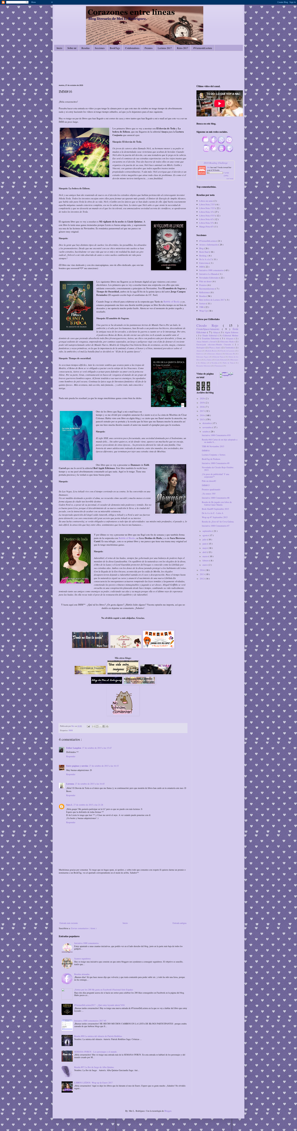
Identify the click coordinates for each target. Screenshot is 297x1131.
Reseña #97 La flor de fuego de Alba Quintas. (94, 1067)
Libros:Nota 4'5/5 (207, 215)
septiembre (207, 531)
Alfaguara (230, 338)
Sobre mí (71, 48)
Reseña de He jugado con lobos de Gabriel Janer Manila (217, 503)
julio (204, 539)
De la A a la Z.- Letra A (212, 513)
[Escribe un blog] (97, 726)
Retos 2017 (182, 48)
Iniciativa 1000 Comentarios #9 (215, 463)
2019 (202, 402)
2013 (202, 574)
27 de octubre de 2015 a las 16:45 (90, 783)
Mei (208, 167)
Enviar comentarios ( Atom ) (84, 928)
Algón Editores (231, 332)
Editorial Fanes (219, 357)
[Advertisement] (123, 898)
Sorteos (202, 303)
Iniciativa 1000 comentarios (211, 270)
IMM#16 (206, 450)
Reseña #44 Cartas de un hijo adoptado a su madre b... (219, 441)
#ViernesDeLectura (208, 240)
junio (205, 543)
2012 (202, 578)
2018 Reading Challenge (216, 162)
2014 (202, 570)
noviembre (207, 427)
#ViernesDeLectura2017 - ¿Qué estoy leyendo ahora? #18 (99, 1005)
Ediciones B (230, 353)
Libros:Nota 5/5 (206, 222)
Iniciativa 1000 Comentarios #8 (215, 497)
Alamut (199, 351)
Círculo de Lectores (228, 351)
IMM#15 (206, 485)
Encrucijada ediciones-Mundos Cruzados (214, 344)
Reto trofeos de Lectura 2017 (212, 299)
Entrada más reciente (69, 923)
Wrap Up (203, 310)
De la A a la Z (205, 259)
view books (229, 178)
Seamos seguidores (82, 958)
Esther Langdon (73, 747)
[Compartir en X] (100, 726)
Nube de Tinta (229, 363)
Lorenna (70, 783)
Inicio (59, 48)
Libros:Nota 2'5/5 (207, 204)
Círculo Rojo (209, 325)
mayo (205, 548)
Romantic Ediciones (203, 366)
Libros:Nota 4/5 (206, 219)
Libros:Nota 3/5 (206, 211)
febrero (205, 560)
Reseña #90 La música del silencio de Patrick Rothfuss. (98, 1036)
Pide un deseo (205, 281)
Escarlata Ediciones (211, 338)
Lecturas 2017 (165, 48)
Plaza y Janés (215, 347)
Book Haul (204, 251)
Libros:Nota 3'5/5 (207, 208)
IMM (71, 730)
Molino (204, 363)
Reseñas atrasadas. (82, 974)
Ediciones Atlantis (215, 353)
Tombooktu (230, 347)
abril (204, 552)
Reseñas (86, 48)
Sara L (69, 804)
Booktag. (203, 255)
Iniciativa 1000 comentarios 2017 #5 (90, 1020)
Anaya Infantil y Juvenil (206, 341)
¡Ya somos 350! (209, 493)
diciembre (207, 423)
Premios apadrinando (211, 489)
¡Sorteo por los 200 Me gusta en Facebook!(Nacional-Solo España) (103, 989)
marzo (205, 556)
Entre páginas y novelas (77, 765)
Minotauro (234, 360)
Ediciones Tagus (202, 357)
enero (205, 564)
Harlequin (200, 347)
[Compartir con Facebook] (103, 726)
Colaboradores (132, 48)
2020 (202, 398)
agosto (205, 535)
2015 (202, 419)
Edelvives (200, 353)
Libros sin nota (206, 200)
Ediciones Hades (228, 341)
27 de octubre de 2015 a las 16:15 (104, 765)
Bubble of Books (171, 301)
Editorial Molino (230, 335)
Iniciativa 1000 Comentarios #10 (216, 435)
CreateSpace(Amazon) (209, 329)
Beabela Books (211, 351)
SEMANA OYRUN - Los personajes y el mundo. (95, 1051)
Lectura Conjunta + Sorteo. (214, 454)
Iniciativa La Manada (208, 273)
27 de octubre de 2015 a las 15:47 (97, 747)
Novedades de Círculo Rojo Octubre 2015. (217, 468)
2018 (202, 406)
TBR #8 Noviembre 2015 (213, 446)
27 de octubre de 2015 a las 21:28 (88, 804)
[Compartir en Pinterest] (107, 726)
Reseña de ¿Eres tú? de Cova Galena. (218, 521)
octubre (206, 431)
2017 (202, 410)
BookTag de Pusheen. (211, 459)
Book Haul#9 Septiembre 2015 (215, 508)
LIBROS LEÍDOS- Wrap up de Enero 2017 (93, 1082)
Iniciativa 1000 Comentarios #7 (215, 525)
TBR (201, 307)
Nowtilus (215, 363)
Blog (201, 248)
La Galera (208, 360)
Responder (70, 756)
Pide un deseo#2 (209, 480)
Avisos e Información (208, 244)
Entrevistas (204, 263)
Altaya (216, 332)
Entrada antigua (179, 923)
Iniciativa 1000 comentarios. (86, 943)
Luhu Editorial (221, 360)
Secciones (100, 48)
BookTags (115, 48)
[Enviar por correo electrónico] (93, 726)
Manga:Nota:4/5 (206, 226)
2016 (202, 415)
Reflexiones (204, 292)
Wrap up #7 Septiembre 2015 (215, 517)
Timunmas (219, 366)
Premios (149, 48)
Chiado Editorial (210, 335)
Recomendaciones (207, 288)
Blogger (167, 1110)
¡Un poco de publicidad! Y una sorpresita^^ (215, 475)
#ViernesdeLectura (202, 48)
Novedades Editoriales (209, 277)
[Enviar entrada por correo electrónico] (88, 726)
